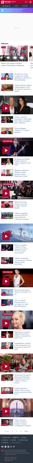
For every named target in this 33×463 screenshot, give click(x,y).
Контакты (5, 442)
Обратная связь (8, 460)
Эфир (26, 2)
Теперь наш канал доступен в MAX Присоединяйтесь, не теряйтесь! (13, 10)
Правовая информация (10, 457)
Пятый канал (6, 437)
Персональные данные (10, 459)
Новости (15, 437)
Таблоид (23, 437)
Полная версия (15, 442)
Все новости (6, 6)
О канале (13, 440)
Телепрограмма (23, 440)
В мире (16, 6)
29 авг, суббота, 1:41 (8, 3)
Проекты (5, 440)
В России (25, 6)
